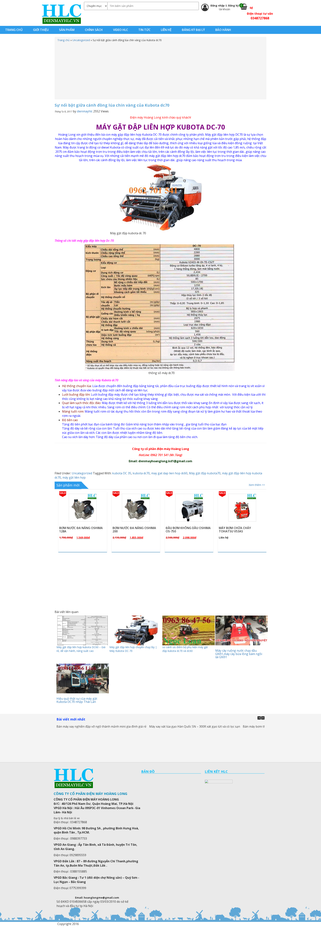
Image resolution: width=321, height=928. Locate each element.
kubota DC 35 (121, 473)
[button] (263, 718)
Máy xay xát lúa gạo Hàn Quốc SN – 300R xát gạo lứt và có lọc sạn (194, 726)
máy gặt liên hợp (74, 477)
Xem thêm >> (257, 485)
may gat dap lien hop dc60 (169, 473)
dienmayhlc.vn (61, 14)
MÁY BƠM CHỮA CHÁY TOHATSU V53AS (190, 529)
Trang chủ (63, 40)
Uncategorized (81, 40)
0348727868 (260, 18)
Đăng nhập (217, 5)
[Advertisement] (160, 70)
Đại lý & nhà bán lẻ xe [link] (67, 818)
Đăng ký (233, 5)
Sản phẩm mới (68, 485)
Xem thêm (93, 516)
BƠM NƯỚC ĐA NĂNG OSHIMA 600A (249, 529)
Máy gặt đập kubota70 (205, 473)
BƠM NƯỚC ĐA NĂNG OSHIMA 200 (89, 529)
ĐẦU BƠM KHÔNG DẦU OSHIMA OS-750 (143, 529)
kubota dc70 (141, 473)
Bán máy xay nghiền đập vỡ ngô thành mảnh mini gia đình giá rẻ (101, 726)
